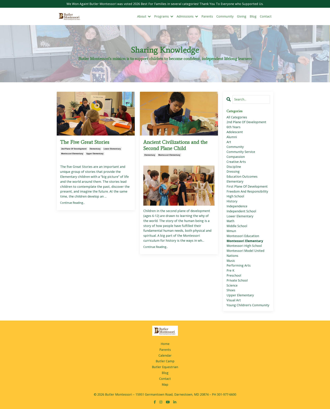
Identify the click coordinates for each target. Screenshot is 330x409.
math (230, 221)
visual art (234, 300)
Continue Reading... (72, 203)
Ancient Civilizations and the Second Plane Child (175, 145)
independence (237, 206)
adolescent (235, 132)
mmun (231, 231)
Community (225, 16)
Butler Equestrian (165, 367)
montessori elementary (72, 153)
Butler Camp (165, 361)
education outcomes (242, 176)
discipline (234, 167)
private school (237, 280)
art (229, 142)
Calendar (165, 355)
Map (165, 384)
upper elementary (94, 153)
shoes (231, 290)
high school (235, 196)
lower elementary (112, 149)
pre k (230, 270)
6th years (233, 127)
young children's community (248, 305)
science (232, 285)
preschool (234, 275)
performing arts (239, 265)
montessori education (243, 236)
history (232, 201)
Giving (241, 16)
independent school (241, 211)
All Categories (237, 117)
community (235, 147)
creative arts (236, 162)
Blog (253, 16)
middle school (237, 226)
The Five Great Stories (84, 142)
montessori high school (244, 246)
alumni (232, 137)
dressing (233, 171)
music (231, 261)
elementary (95, 149)
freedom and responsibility (247, 191)
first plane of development (247, 186)
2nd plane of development (74, 149)
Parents (207, 16)
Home (165, 344)
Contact (266, 16)
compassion (236, 157)
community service (241, 152)
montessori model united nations (245, 253)
